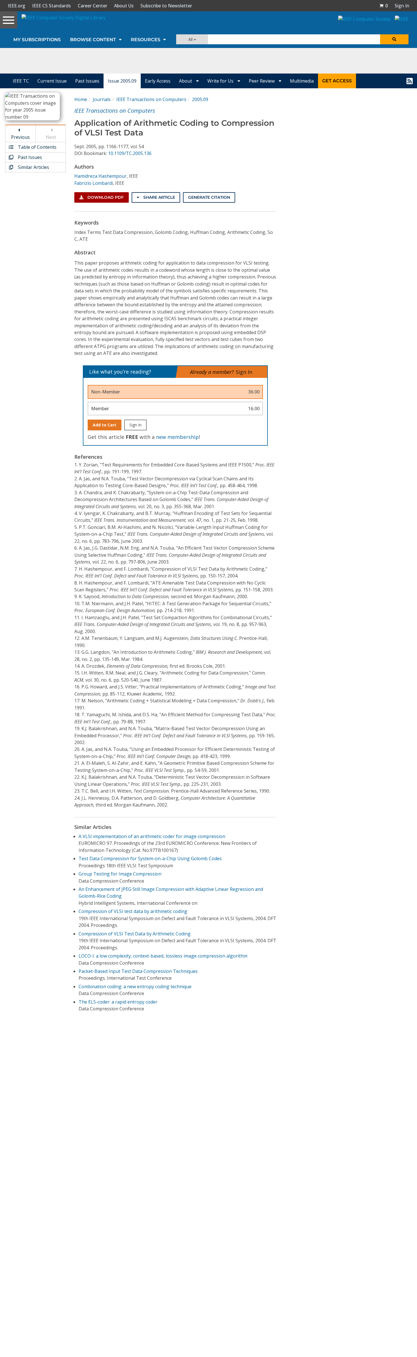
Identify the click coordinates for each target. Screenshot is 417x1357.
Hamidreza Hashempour (100, 176)
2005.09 (200, 99)
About (186, 81)
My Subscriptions (37, 39)
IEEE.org (16, 6)
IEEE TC (21, 81)
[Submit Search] (394, 39)
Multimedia (302, 81)
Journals (102, 99)
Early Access (157, 81)
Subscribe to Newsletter (166, 6)
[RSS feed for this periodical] (409, 81)
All (191, 39)
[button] (383, 5)
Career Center (92, 6)
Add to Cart (104, 425)
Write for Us (221, 81)
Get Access (337, 80)
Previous (20, 137)
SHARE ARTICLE (158, 197)
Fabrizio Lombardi (93, 183)
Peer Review (262, 81)
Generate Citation (209, 197)
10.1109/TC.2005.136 (129, 153)
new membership (177, 437)
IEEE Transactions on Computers (151, 99)
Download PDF (105, 197)
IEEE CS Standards (51, 6)
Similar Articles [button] (33, 167)
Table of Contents (36, 147)
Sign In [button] (402, 6)
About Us (124, 6)
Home (80, 99)
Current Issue (52, 81)
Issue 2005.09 (122, 81)
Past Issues (87, 81)
